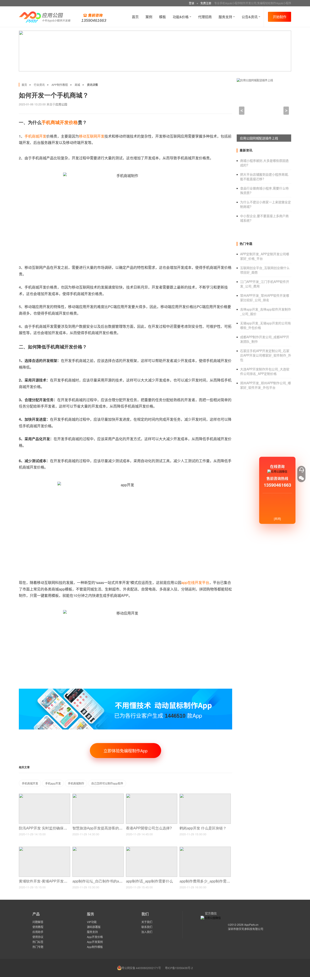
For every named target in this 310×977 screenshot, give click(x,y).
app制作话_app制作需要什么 (150, 881)
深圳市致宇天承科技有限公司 (245, 929)
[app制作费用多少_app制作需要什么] (205, 849)
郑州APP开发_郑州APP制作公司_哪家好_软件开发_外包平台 (265, 385)
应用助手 (37, 932)
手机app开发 (53, 783)
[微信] (301, 478)
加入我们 (146, 932)
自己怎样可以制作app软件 (107, 783)
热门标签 (37, 942)
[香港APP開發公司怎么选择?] (151, 795)
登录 (191, 3)
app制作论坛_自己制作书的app (98, 881)
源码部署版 (94, 927)
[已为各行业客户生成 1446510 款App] (125, 691)
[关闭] (277, 518)
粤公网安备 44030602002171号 (141, 968)
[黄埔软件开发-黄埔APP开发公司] (44, 849)
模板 (162, 16)
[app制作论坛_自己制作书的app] (98, 849)
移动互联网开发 (91, 136)
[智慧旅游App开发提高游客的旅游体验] (98, 795)
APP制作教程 (60, 85)
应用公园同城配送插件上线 (259, 138)
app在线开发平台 (195, 582)
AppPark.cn (251, 924)
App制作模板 (95, 947)
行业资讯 (39, 85)
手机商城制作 (76, 783)
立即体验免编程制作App (125, 750)
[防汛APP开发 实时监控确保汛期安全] (44, 795)
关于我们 (146, 922)
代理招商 (205, 16)
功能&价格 (181, 16)
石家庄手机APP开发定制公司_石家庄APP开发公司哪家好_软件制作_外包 (265, 355)
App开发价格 (95, 937)
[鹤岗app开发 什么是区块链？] (205, 795)
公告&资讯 (250, 16)
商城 (77, 85)
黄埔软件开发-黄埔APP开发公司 (45, 881)
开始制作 (279, 16)
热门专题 (37, 947)
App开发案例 (95, 942)
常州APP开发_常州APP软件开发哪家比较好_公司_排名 (264, 297)
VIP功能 (92, 922)
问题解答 (37, 922)
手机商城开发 (35, 136)
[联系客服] (301, 470)
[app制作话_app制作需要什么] (151, 849)
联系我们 (146, 927)
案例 (148, 16)
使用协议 (37, 937)
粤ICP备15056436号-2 (179, 968)
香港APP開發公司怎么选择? (149, 828)
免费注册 (205, 3)
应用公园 (61, 104)
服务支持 (226, 16)
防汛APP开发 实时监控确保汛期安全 (49, 828)
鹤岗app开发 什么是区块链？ (203, 828)
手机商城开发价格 (60, 122)
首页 (135, 16)
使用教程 (37, 927)
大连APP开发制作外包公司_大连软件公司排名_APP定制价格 (264, 371)
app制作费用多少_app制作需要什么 (209, 881)
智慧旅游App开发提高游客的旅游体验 (103, 828)
